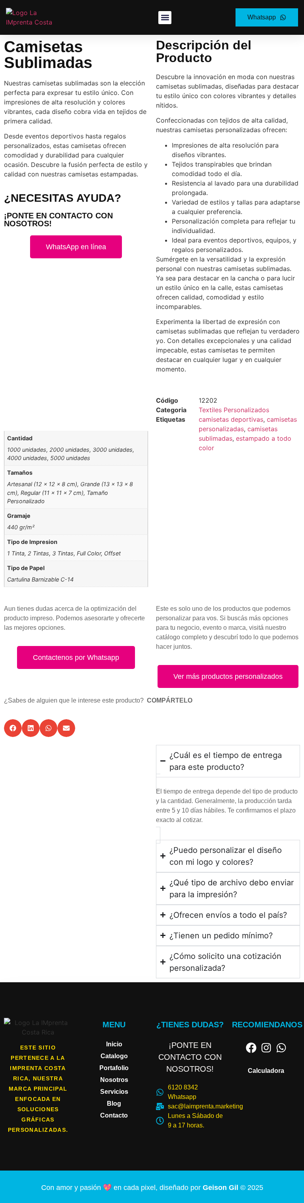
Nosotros (114, 1079)
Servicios (114, 1091)
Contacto (114, 1115)
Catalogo (114, 1056)
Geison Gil (221, 1188)
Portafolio (114, 1068)
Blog (114, 1103)
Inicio (114, 1044)
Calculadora (266, 1070)
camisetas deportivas (231, 419)
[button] (164, 17)
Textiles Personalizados (234, 410)
